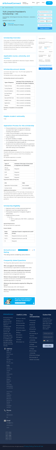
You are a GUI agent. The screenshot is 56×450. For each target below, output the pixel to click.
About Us (38, 3)
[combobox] (45, 340)
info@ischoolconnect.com (10, 425)
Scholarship (20, 325)
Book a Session (44, 28)
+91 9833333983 (10, 415)
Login (49, 2)
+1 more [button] (49, 11)
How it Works (21, 318)
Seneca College (35, 355)
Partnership (21, 323)
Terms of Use (38, 446)
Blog (33, 2)
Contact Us (20, 342)
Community (21, 328)
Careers (19, 335)
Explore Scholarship (25, 3)
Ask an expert (21, 330)
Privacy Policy (28, 446)
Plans (43, 2)
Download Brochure (45, 25)
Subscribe (48, 346)
